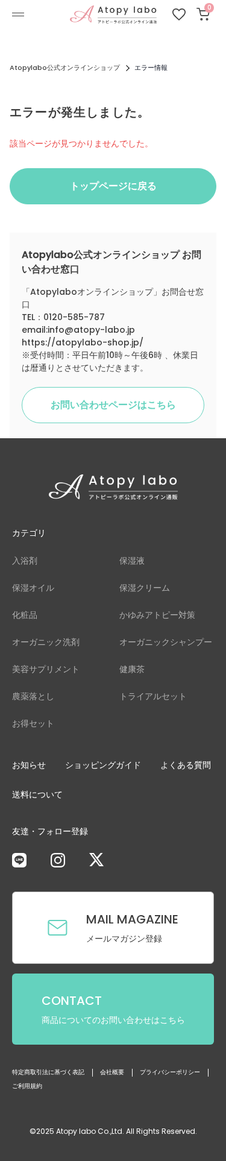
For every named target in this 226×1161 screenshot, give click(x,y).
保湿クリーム (144, 588)
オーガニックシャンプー (165, 642)
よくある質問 (185, 765)
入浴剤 (24, 561)
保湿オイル (33, 588)
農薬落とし (33, 696)
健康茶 (132, 669)
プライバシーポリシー (170, 1072)
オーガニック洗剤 (46, 642)
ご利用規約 (27, 1085)
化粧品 (24, 615)
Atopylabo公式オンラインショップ (65, 67)
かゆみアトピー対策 (157, 615)
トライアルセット (153, 696)
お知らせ (29, 765)
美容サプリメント (46, 669)
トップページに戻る (113, 186)
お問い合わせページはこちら (113, 405)
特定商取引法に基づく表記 (48, 1072)
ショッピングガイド (103, 765)
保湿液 (132, 561)
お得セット (33, 723)
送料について (37, 794)
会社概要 (112, 1072)
